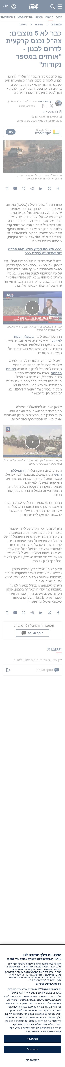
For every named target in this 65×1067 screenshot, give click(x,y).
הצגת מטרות (32, 1060)
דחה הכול (32, 1049)
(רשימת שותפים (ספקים (48, 983)
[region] (32, 1005)
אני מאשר (32, 1038)
